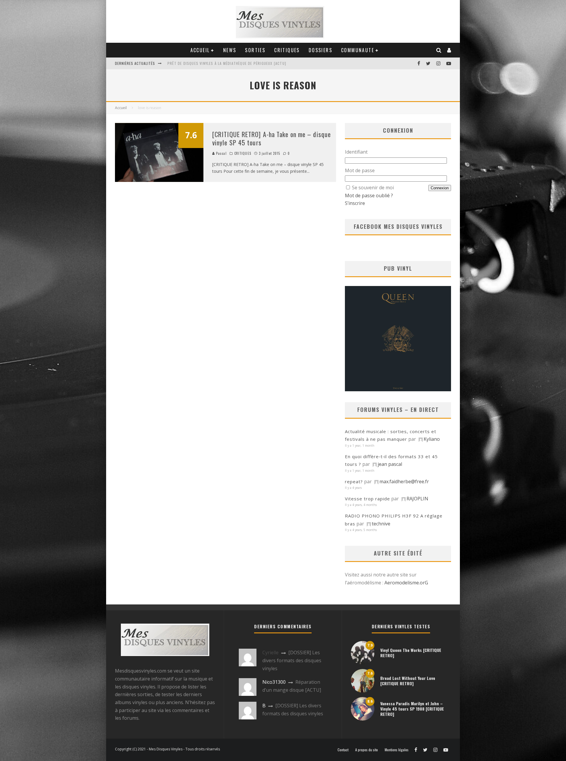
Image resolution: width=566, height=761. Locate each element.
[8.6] (362, 719)
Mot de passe (360, 170)
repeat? (354, 481)
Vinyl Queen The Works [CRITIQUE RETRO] (410, 652)
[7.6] (159, 180)
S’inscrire (355, 203)
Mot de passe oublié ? (369, 195)
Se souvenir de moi (373, 187)
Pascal (221, 153)
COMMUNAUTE (357, 50)
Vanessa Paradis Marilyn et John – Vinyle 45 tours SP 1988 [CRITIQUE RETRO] (412, 708)
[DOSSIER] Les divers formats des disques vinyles (291, 660)
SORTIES (255, 50)
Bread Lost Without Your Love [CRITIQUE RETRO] (407, 680)
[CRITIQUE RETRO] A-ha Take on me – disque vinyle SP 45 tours (271, 138)
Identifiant (356, 152)
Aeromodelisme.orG (406, 582)
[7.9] (362, 663)
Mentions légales (397, 750)
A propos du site (366, 750)
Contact (343, 750)
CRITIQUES (287, 50)
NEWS (229, 50)
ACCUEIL (200, 50)
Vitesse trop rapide (367, 499)
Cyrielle (270, 652)
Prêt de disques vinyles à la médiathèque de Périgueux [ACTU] (226, 63)
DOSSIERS (320, 50)
